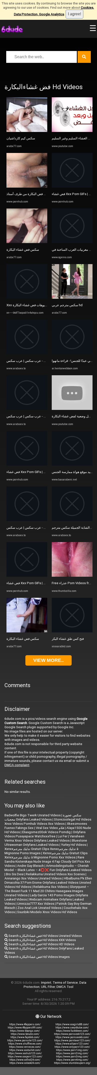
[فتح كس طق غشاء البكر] (72, 631)
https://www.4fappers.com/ (25, 1024)
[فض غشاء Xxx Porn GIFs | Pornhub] (26, 464)
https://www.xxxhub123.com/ (25, 1053)
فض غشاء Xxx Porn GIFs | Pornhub (31, 472)
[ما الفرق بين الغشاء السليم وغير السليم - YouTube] (72, 131)
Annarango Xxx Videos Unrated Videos (33, 878)
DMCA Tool (64, 987)
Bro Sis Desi (15, 874)
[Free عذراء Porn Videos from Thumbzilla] (72, 576)
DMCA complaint (16, 765)
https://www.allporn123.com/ (72, 1043)
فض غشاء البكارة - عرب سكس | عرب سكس (36, 361)
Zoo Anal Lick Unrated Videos (39, 908)
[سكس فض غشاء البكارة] (26, 242)
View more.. (48, 660)
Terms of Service (65, 982)
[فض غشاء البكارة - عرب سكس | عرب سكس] (26, 353)
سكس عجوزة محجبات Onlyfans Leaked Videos (42, 817)
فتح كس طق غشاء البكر (68, 639)
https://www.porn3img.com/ (72, 1056)
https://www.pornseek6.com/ (72, 1037)
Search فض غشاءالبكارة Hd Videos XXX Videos (42, 940)
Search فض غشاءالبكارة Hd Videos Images (39, 957)
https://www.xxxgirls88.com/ (72, 1024)
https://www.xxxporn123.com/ (25, 1056)
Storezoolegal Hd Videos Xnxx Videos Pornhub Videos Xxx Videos (47, 821)
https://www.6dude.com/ (25, 1034)
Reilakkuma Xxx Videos (50, 887)
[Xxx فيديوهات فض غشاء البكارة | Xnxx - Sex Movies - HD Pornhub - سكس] (26, 298)
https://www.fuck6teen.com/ (72, 1030)
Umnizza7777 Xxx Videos (35, 903)
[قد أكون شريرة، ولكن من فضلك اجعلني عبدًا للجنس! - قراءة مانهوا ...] (72, 353)
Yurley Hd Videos (73, 845)
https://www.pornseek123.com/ (72, 1034)
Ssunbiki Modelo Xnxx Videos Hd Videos (47, 912)
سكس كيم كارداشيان (20, 138)
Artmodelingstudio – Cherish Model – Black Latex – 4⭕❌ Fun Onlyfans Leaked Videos (48, 868)
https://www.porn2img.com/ (72, 1053)
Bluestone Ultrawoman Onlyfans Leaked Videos (45, 842)
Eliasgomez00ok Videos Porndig (46, 832)
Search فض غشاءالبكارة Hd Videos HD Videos (41, 944)
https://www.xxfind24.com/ (24, 1059)
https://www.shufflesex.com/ (25, 1043)
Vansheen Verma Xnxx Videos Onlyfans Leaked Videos (44, 838)
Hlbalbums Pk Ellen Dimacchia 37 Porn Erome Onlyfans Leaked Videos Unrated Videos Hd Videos (48, 882)
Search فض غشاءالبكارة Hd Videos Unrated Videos (45, 936)
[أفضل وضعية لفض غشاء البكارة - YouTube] (72, 409)
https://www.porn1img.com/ (72, 1050)
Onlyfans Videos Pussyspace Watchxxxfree (45, 834)
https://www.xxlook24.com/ (24, 1063)
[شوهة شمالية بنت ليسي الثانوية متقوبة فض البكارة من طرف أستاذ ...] (26, 186)
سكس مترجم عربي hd (67, 305)
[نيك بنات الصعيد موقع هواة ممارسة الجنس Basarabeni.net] (72, 464)
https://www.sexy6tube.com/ (72, 1027)
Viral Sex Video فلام (50, 828)
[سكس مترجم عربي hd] (72, 298)
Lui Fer (62, 836)
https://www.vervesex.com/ (25, 1047)
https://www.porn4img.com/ (72, 1059)
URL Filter (48, 987)
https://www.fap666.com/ (25, 1037)
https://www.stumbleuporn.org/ (72, 1063)
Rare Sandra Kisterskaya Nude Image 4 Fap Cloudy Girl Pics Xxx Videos (47, 861)
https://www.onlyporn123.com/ (72, 1047)
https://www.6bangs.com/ (25, 1030)
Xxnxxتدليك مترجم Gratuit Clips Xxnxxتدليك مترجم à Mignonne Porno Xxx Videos (46, 855)
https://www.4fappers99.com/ (25, 1027)
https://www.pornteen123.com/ (72, 1040)
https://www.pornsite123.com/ (25, 1040)
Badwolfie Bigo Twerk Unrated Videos (32, 815)
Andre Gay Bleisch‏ (30, 866)
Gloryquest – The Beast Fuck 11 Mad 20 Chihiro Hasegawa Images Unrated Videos (46, 891)
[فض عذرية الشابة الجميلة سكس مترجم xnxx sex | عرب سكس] (72, 520)
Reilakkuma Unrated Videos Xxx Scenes (55, 874)
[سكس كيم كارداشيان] (26, 131)
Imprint (46, 982)
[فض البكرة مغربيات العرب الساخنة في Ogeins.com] (72, 242)
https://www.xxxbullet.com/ (25, 1050)
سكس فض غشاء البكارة (22, 250)
